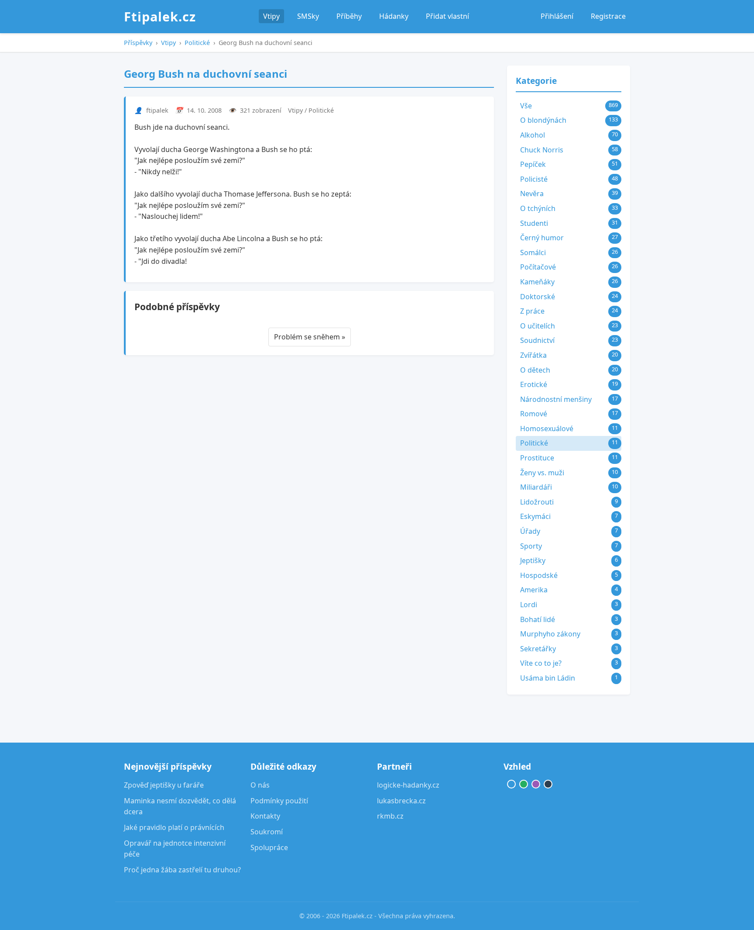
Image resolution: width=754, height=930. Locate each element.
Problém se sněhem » (309, 337)
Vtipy (271, 16)
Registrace (608, 16)
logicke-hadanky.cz (408, 785)
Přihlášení (557, 16)
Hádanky (393, 16)
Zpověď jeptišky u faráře (164, 785)
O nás (260, 785)
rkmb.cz (390, 816)
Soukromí (266, 832)
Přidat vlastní (447, 16)
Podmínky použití (279, 801)
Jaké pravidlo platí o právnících (174, 827)
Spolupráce (269, 847)
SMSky (308, 16)
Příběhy (349, 16)
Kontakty (265, 816)
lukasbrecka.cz (401, 801)
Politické (197, 42)
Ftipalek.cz (160, 16)
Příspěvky (138, 42)
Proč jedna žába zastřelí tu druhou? (182, 870)
